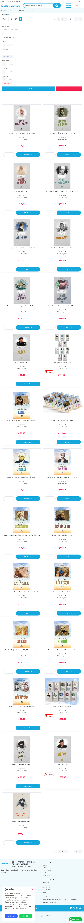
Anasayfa (4, 10)
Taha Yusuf (21, 137)
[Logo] (10, 5)
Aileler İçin (46, 882)
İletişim (18, 1)
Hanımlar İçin (47, 885)
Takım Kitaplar (47, 870)
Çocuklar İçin (47, 890)
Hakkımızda (46, 865)
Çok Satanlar (47, 873)
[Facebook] (71, 908)
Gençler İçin (46, 887)
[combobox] (42, 53)
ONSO (48, 916)
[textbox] (42, 53)
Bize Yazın (77, 919)
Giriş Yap (78, 5)
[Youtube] (80, 908)
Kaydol (68, 5)
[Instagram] (77, 908)
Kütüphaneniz (47, 875)
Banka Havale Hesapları (8, 1)
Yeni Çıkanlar (47, 892)
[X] (74, 908)
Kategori (13, 10)
